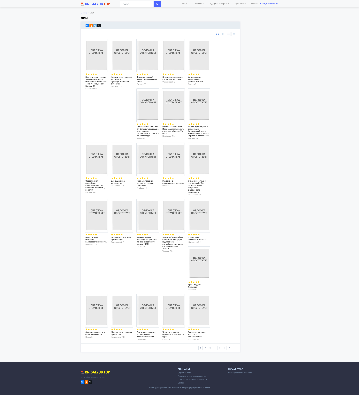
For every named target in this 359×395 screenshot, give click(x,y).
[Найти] (157, 4)
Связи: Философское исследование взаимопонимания (146, 334)
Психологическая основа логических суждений (145, 183)
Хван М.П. (141, 138)
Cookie (181, 383)
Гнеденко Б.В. (194, 339)
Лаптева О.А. (193, 138)
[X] (99, 25)
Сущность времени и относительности (95, 333)
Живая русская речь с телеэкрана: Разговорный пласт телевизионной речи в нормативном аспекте (198, 131)
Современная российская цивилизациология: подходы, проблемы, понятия (95, 185)
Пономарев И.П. (118, 242)
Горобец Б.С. (193, 289)
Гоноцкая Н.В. (142, 339)
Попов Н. (89, 337)
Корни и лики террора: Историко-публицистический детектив (121, 80)
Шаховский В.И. (194, 242)
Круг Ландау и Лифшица (194, 286)
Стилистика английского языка (197, 238)
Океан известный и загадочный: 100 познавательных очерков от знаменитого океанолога (197, 186)
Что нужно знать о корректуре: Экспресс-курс (173, 334)
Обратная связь (185, 373)
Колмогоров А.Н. (118, 337)
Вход (262, 4)
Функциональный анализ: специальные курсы (147, 79)
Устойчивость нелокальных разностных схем (196, 79)
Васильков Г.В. (91, 89)
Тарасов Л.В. (167, 251)
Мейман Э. (167, 186)
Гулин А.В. (192, 84)
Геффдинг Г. (142, 188)
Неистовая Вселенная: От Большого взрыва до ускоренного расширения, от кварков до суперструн (148, 131)
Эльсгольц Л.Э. (117, 186)
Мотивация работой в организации (121, 238)
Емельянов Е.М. (194, 195)
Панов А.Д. (141, 247)
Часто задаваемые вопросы (240, 373)
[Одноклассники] (91, 25)
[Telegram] (95, 25)
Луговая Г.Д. (142, 84)
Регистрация (272, 4)
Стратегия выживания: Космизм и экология (172, 78)
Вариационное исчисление (118, 182)
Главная (84, 13)
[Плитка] (228, 34)
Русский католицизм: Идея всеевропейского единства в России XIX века (173, 130)
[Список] (223, 34)
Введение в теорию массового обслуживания (197, 334)
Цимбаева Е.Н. (168, 136)
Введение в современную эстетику (173, 182)
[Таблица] (217, 34)
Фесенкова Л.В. (168, 82)
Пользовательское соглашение (192, 376)
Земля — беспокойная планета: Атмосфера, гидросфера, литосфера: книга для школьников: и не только (172, 243)
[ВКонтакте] (87, 25)
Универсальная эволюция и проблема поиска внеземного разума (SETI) (147, 240)
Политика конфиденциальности (192, 379)
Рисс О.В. (166, 339)
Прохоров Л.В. (91, 244)
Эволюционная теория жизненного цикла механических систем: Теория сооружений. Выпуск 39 (96, 81)
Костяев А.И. (90, 192)
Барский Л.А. (116, 86)
